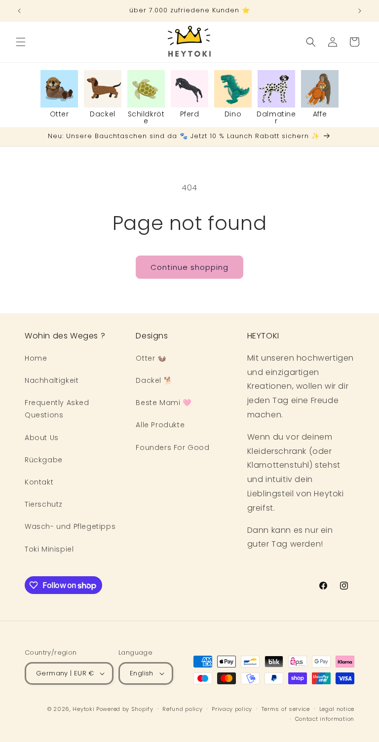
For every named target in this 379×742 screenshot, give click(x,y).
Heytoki (83, 709)
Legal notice (336, 709)
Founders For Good (172, 447)
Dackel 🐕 (154, 380)
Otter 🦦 (151, 358)
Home (36, 358)
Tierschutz (44, 504)
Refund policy (182, 709)
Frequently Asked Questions (57, 409)
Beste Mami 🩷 (163, 403)
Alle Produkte (160, 425)
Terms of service (286, 709)
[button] (21, 42)
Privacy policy (232, 709)
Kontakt (39, 482)
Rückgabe (44, 460)
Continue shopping (189, 267)
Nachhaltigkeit (51, 380)
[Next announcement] (360, 11)
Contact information (324, 719)
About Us (42, 438)
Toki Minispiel (49, 549)
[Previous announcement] (19, 11)
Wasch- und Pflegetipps (70, 526)
